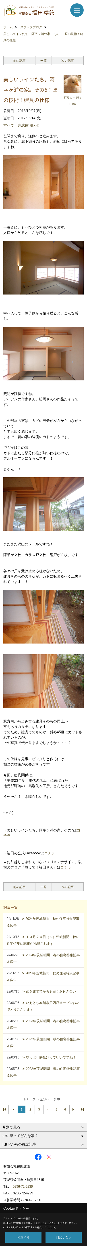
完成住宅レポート (32, 125)
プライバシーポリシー (46, 1222)
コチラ (49, 853)
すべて (8, 125)
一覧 (43, 60)
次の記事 (67, 60)
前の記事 (19, 60)
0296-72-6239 (23, 1186)
